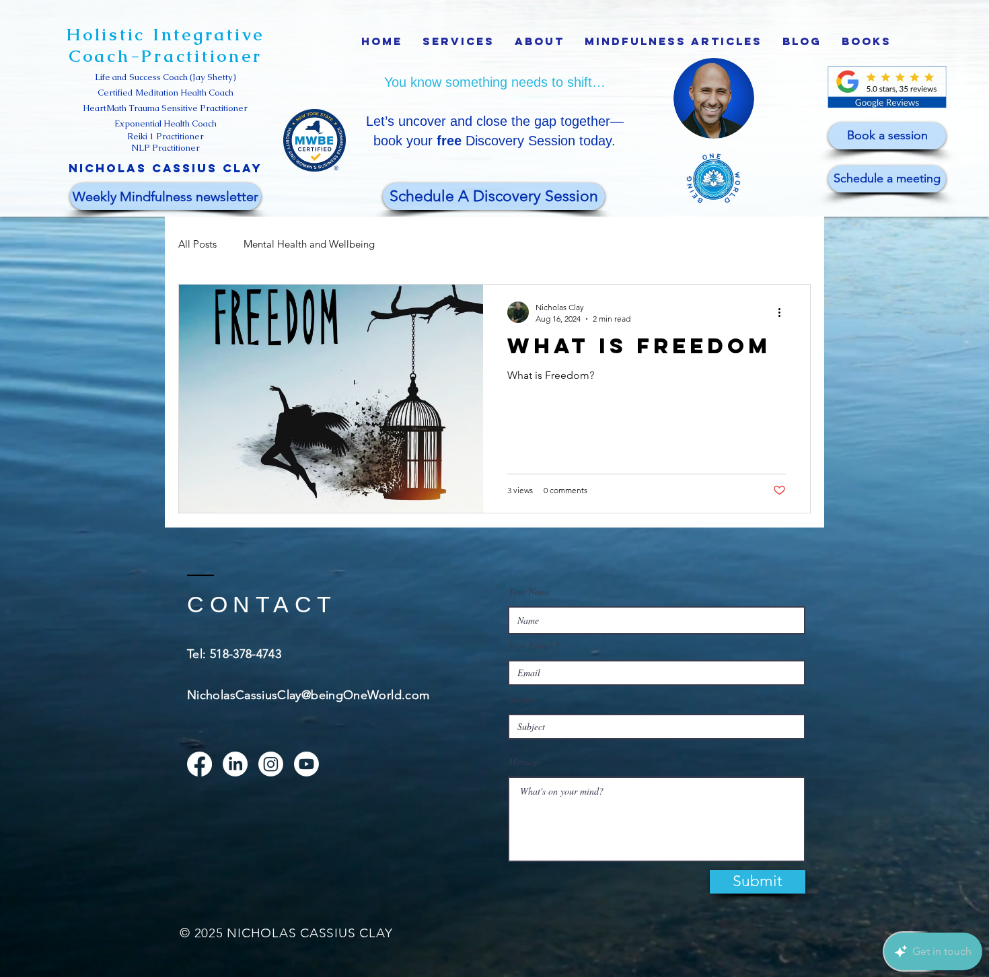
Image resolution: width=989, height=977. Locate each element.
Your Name (529, 591)
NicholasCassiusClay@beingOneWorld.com (308, 695)
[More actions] (784, 312)
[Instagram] (270, 764)
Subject (522, 699)
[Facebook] (199, 764)
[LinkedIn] (235, 764)
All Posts (197, 244)
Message (524, 761)
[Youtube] (306, 764)
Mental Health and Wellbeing (309, 244)
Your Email (530, 645)
